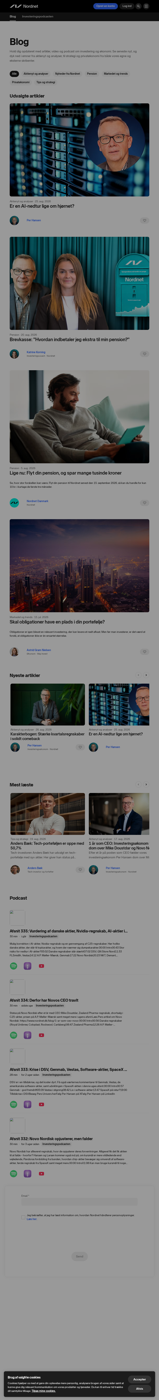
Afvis (139, 1388)
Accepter (139, 1379)
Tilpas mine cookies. (44, 1391)
